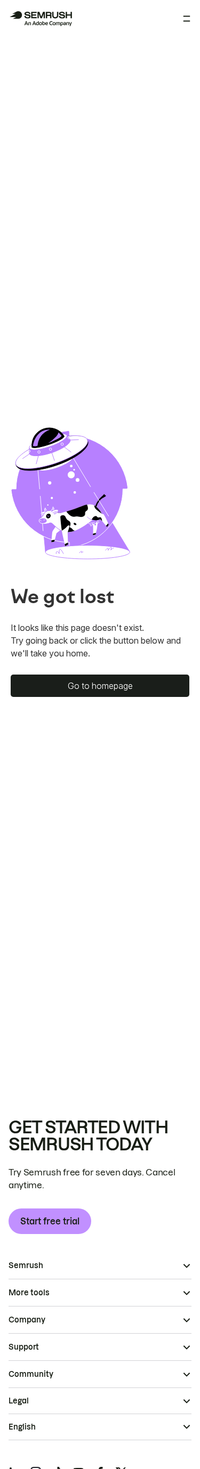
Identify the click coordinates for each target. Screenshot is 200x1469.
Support (24, 1347)
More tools (29, 1292)
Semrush (26, 1265)
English (22, 1427)
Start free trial (49, 1221)
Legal (19, 1401)
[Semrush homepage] (41, 18)
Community (31, 1374)
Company (27, 1320)
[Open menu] (186, 18)
